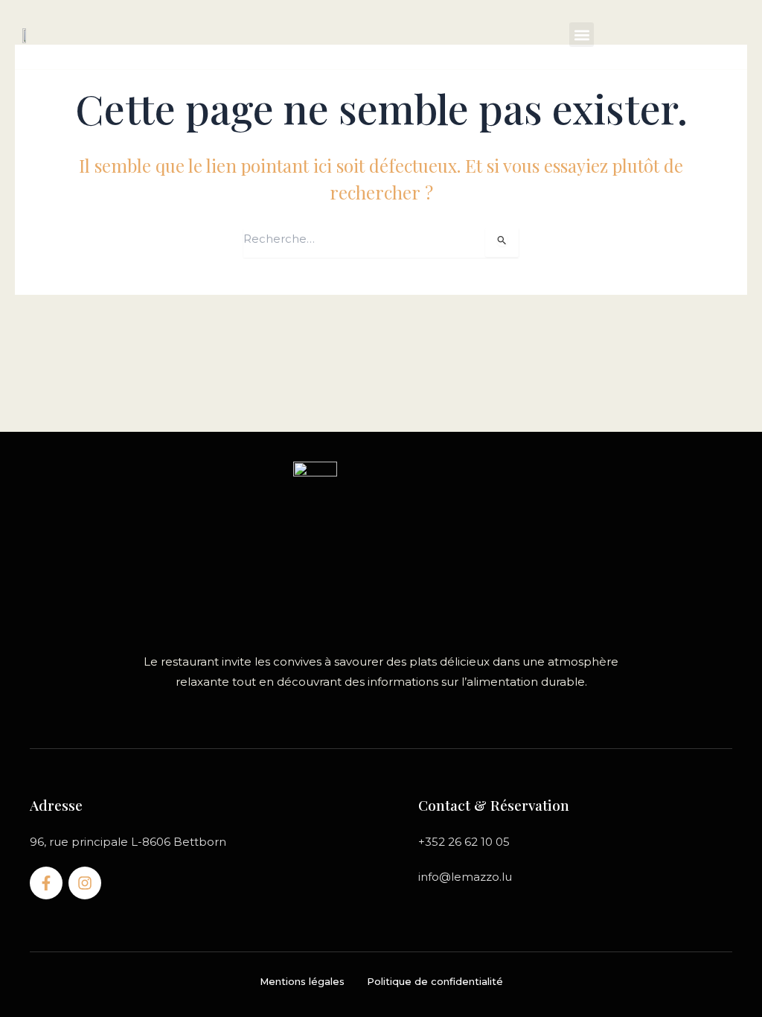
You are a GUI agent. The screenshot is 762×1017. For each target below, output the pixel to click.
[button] (581, 34)
